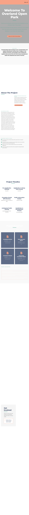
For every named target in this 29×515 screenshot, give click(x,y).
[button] (14, 269)
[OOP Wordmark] (4, 1)
